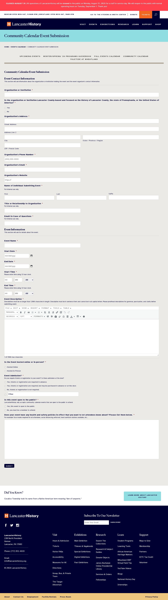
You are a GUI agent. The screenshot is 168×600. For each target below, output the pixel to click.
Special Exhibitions (82, 551)
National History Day (126, 579)
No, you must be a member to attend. (21, 410)
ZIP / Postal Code (11, 149)
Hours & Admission (61, 541)
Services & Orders (104, 574)
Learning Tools (124, 546)
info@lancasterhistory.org (15, 561)
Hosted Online (12, 367)
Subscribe (115, 522)
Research (123, 24)
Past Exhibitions (81, 562)
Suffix (111, 194)
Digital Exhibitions (82, 557)
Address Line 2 (10, 132)
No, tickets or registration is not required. (23, 390)
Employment (32, 597)
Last (58, 194)
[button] (12, 312)
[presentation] (8, 308)
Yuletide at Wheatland (84, 59)
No (8, 112)
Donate (133, 14)
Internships (122, 584)
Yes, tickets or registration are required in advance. (27, 382)
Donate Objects (103, 557)
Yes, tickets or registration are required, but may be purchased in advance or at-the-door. (41, 386)
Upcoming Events (30, 56)
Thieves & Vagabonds (83, 546)
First (6, 194)
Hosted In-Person (14, 371)
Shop (158, 24)
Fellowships (101, 580)
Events (93, 24)
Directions (57, 568)
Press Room (65, 597)
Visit (83, 24)
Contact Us (18, 597)
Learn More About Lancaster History (142, 496)
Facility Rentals (49, 597)
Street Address (10, 124)
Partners (143, 551)
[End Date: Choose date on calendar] (31, 266)
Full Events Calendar (107, 56)
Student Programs (125, 541)
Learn (135, 24)
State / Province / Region (93, 141)
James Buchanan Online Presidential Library (104, 566)
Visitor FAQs (58, 551)
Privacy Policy (151, 597)
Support (147, 24)
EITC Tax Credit (146, 557)
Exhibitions (107, 24)
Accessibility (58, 557)
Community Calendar (135, 56)
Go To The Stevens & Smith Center (108, 14)
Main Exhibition (80, 541)
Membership (144, 546)
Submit (9, 466)
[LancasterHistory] (24, 24)
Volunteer (143, 562)
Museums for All (59, 562)
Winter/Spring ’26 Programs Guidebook (67, 56)
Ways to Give (144, 541)
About (7, 597)
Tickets (146, 15)
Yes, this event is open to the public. (21, 406)
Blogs (120, 574)
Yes (8, 108)
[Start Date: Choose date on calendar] (31, 255)
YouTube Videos (124, 568)
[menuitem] (8, 308)
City (6, 141)
